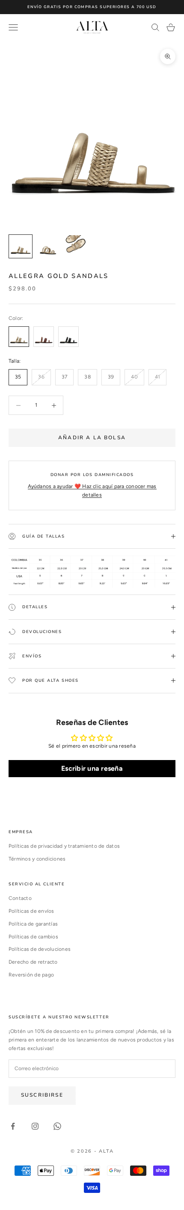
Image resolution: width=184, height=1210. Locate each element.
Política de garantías (33, 924)
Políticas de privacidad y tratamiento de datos (64, 846)
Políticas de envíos (31, 911)
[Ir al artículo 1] (21, 246)
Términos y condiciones (37, 859)
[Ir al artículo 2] (48, 246)
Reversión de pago (31, 975)
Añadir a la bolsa (92, 437)
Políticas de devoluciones (40, 949)
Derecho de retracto (33, 962)
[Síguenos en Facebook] (13, 1126)
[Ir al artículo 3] (75, 246)
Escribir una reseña (92, 768)
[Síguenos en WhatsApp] (57, 1126)
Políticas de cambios (33, 937)
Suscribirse (42, 1095)
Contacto (20, 898)
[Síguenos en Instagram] (35, 1126)
